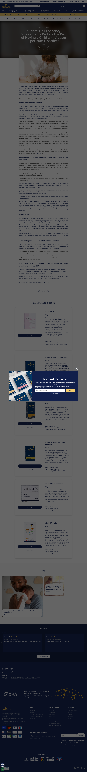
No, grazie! (55, 393)
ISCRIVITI (70, 390)
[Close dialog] (76, 368)
